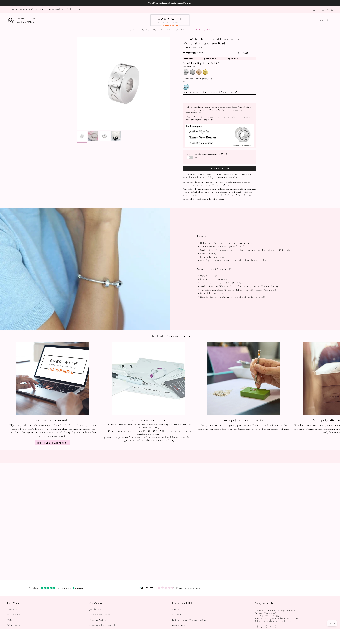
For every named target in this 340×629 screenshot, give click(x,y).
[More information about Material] (219, 63)
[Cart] (332, 20)
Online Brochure (55, 9)
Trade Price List (73, 9)
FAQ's (42, 9)
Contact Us (12, 9)
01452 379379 (25, 21)
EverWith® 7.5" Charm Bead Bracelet (218, 177)
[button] (161, 30)
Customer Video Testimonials (102, 625)
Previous (77, 83)
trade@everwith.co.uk (281, 621)
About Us (176, 609)
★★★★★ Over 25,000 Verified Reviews (170, 3)
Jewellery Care (96, 609)
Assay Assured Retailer (99, 614)
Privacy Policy (178, 625)
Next (336, 378)
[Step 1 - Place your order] (52, 378)
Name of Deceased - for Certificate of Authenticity (208, 91)
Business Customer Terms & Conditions (189, 620)
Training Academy (28, 9)
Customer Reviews (97, 620)
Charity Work (178, 614)
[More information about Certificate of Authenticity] (236, 92)
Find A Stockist (13, 614)
